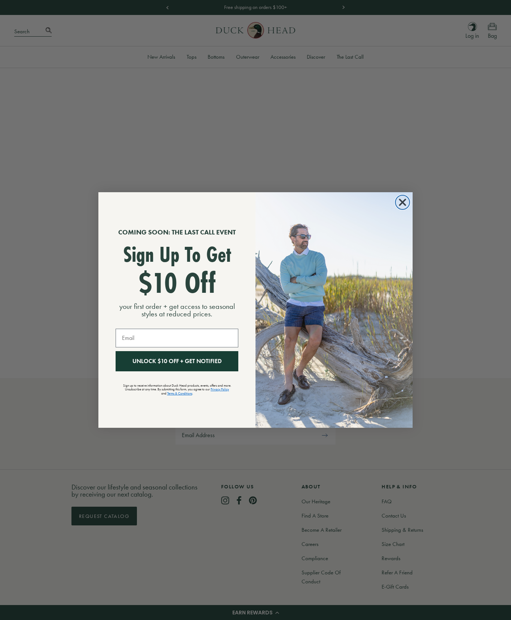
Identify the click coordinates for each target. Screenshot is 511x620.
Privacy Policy (220, 389)
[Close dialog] (402, 202)
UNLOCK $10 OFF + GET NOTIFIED (177, 361)
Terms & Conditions (179, 393)
